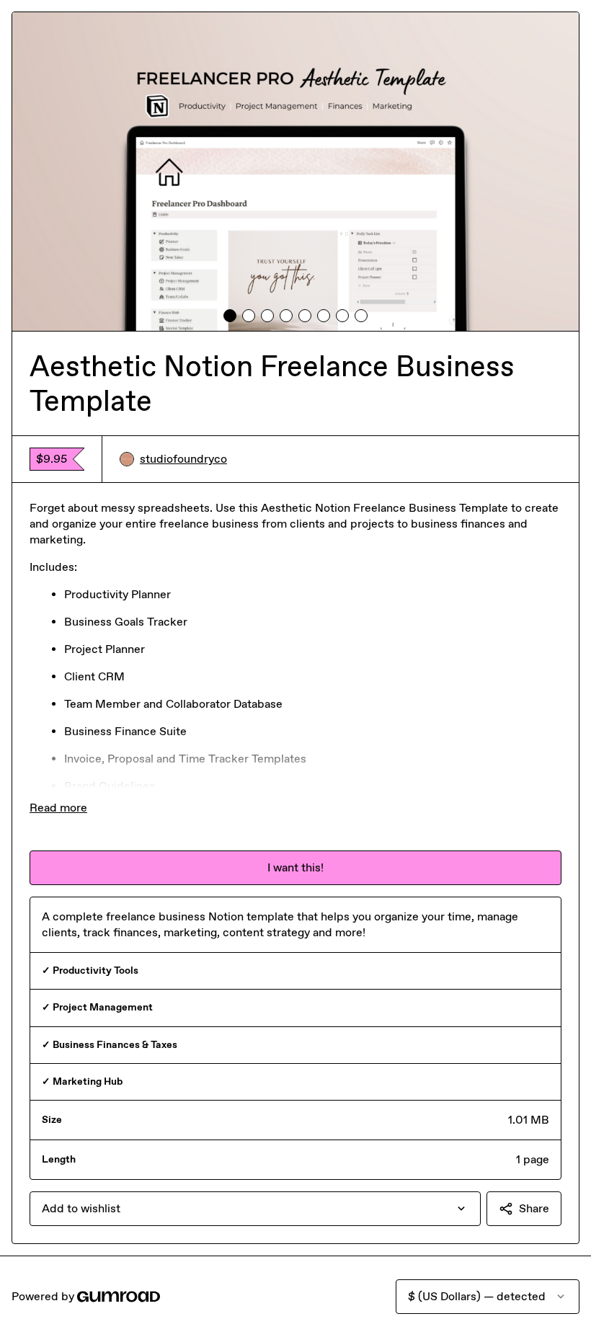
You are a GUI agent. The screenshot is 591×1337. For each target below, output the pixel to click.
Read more (58, 807)
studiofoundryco (183, 459)
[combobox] (255, 1208)
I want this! (295, 867)
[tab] (229, 315)
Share (534, 1208)
